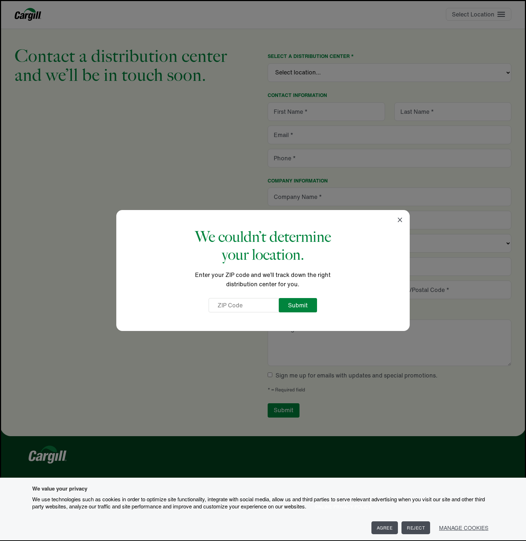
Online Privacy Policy (343, 506)
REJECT (416, 528)
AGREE (385, 528)
